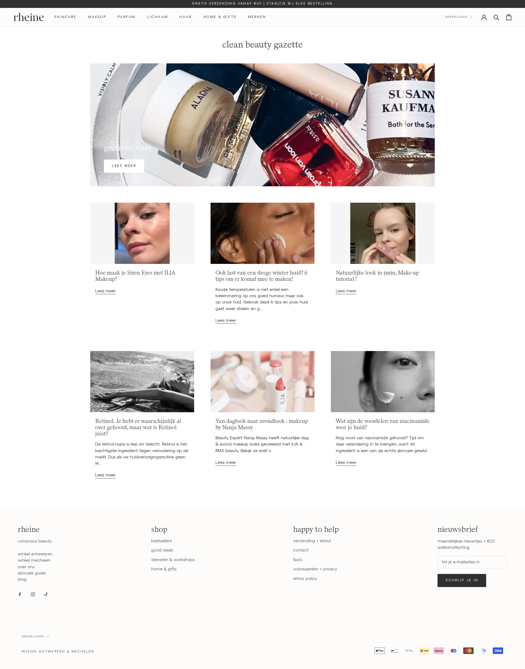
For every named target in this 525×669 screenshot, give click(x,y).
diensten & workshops (173, 560)
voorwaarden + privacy (315, 569)
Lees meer (124, 166)
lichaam (157, 17)
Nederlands (456, 17)
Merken (257, 17)
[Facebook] (20, 594)
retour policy (305, 579)
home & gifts (220, 17)
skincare (65, 17)
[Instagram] (33, 594)
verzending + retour (312, 541)
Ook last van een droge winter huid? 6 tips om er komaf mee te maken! (261, 276)
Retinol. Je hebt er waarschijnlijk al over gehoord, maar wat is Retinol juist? (138, 427)
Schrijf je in (461, 580)
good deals (162, 550)
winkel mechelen (34, 560)
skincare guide (32, 573)
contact (300, 550)
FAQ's (297, 560)
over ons (26, 567)
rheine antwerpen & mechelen (58, 651)
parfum (127, 17)
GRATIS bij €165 (127, 148)
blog (22, 579)
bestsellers (161, 541)
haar (185, 17)
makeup (97, 17)
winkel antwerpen (35, 554)
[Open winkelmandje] (508, 17)
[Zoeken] (496, 17)
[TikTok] (46, 594)
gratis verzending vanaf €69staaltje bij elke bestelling (262, 3)
